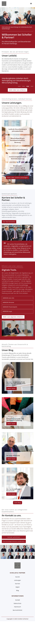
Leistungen (17, 580)
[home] (4, 3)
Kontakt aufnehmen (14, 537)
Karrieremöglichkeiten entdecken (13, 541)
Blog (17, 590)
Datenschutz (17, 603)
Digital (17, 587)
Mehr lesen (11, 388)
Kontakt (17, 600)
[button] (31, 3)
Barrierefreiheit (17, 610)
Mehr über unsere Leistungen (17, 177)
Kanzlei (17, 577)
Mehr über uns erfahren (17, 90)
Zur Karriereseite (9, 222)
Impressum (17, 607)
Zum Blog (17, 502)
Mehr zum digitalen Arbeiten (13, 317)
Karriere (17, 583)
